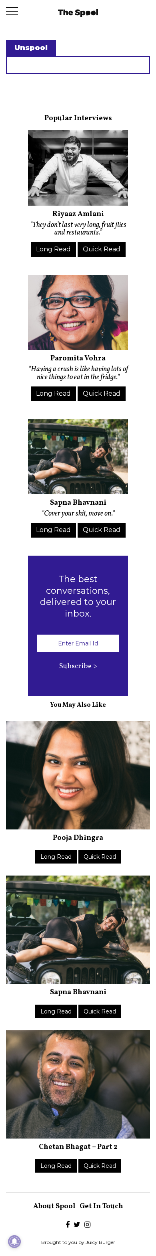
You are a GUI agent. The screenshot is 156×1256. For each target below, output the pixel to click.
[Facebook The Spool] (68, 1225)
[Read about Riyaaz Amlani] (78, 168)
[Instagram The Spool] (87, 1225)
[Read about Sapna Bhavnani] (78, 457)
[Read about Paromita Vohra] (78, 312)
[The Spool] (78, 12)
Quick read (101, 249)
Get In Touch (101, 1206)
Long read (53, 249)
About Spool (54, 1206)
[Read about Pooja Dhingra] (78, 775)
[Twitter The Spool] (77, 1225)
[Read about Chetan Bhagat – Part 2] (78, 1084)
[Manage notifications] (14, 1241)
